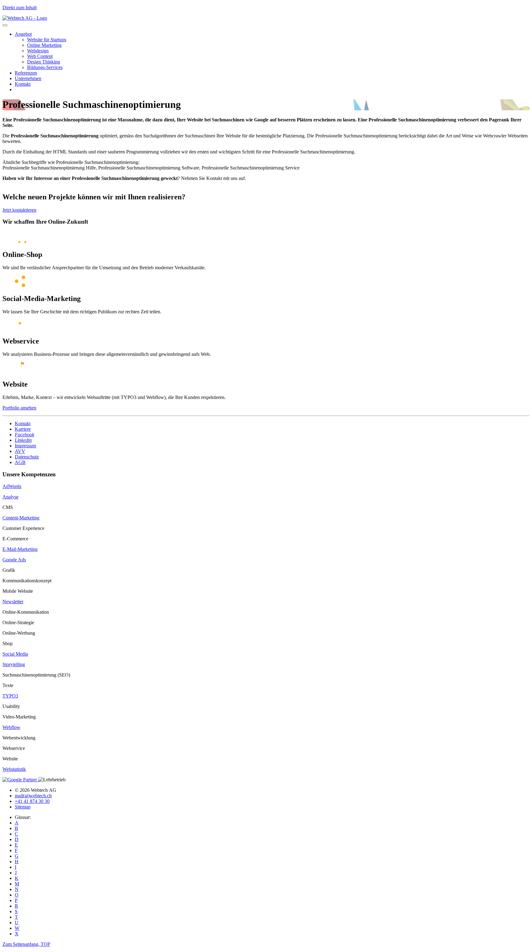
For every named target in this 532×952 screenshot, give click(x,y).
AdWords (11, 486)
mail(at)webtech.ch (33, 795)
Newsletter (12, 601)
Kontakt (22, 84)
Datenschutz (27, 456)
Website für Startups (46, 39)
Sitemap (22, 806)
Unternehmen (28, 78)
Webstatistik (14, 769)
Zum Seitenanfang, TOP (26, 944)
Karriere (23, 429)
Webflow (11, 727)
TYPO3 (10, 695)
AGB (20, 462)
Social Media (15, 654)
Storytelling (13, 664)
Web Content (40, 56)
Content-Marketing (20, 517)
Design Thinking (43, 61)
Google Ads (14, 559)
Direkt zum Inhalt (19, 7)
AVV (20, 451)
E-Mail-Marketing (20, 549)
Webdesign (38, 50)
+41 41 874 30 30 (32, 801)
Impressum (25, 445)
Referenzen (26, 72)
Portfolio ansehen (19, 407)
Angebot (23, 34)
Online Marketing (44, 45)
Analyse (10, 496)
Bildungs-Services (44, 67)
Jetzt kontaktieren (19, 210)
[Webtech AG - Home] (24, 18)
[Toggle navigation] (4, 25)
